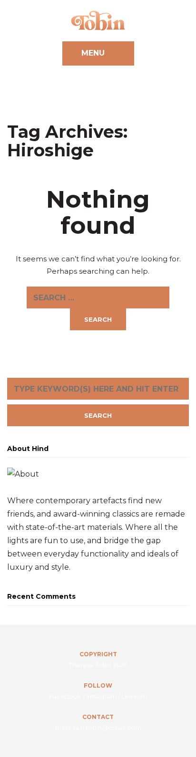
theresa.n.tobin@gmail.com (98, 727)
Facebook (65, 696)
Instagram (101, 696)
